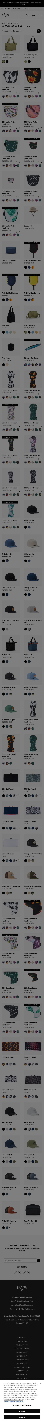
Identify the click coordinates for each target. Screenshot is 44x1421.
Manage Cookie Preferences (22, 1405)
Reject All (22, 1411)
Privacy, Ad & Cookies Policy (13, 1401)
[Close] (40, 1383)
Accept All (22, 1417)
